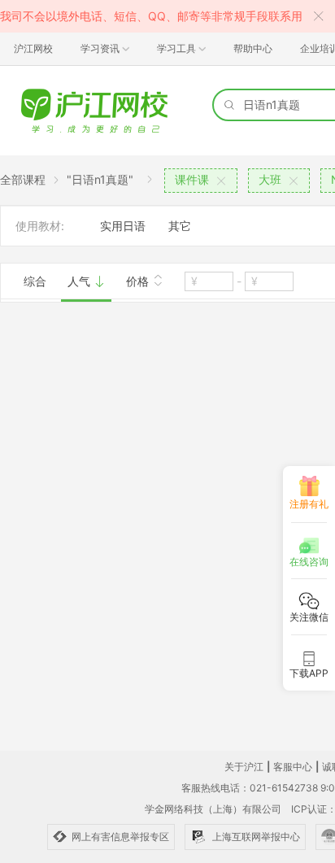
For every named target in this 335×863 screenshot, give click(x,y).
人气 (80, 281)
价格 (139, 281)
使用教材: (39, 226)
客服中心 (292, 767)
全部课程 (23, 179)
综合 (35, 281)
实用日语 (123, 226)
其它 (179, 226)
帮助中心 (252, 48)
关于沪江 (243, 767)
